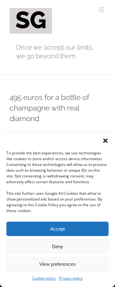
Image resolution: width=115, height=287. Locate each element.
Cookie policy (44, 278)
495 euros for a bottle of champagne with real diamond (49, 108)
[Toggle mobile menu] (102, 9)
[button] (105, 140)
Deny (57, 246)
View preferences (57, 264)
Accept (57, 229)
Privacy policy (71, 278)
